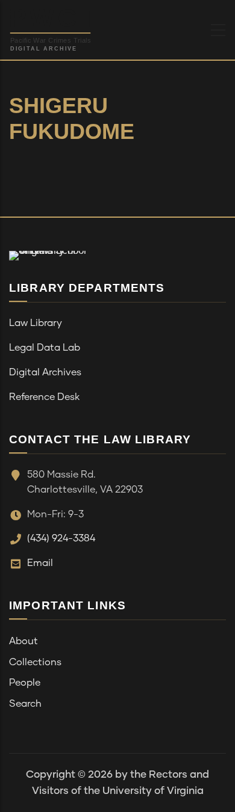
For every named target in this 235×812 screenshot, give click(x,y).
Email (40, 563)
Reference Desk (44, 397)
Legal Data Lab (44, 347)
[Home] (80, 27)
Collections (35, 662)
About (23, 641)
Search (25, 704)
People (24, 682)
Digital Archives (45, 372)
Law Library (35, 323)
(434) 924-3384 (61, 538)
